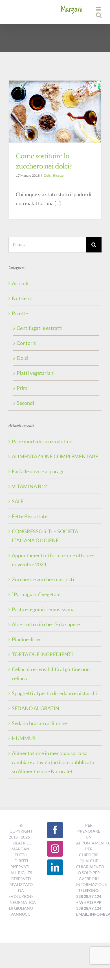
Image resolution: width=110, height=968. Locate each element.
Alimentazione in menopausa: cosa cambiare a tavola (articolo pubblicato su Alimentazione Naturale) (53, 762)
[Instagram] (55, 849)
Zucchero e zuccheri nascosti (43, 579)
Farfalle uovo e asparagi (37, 471)
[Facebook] (55, 830)
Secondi (25, 403)
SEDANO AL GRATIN (35, 708)
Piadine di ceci (27, 639)
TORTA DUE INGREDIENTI (42, 654)
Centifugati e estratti (40, 328)
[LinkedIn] (55, 867)
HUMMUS (24, 738)
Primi (23, 388)
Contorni (27, 343)
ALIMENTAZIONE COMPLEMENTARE (55, 456)
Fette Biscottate (29, 516)
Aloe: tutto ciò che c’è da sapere (46, 624)
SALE (17, 501)
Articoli (20, 283)
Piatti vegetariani (36, 373)
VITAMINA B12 (29, 486)
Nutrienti (22, 298)
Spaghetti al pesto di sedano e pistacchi (54, 693)
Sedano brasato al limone (39, 723)
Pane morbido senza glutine (42, 441)
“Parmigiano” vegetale (36, 594)
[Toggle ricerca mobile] (99, 15)
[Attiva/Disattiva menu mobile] (99, 9)
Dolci (48, 175)
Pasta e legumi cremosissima (43, 609)
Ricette (58, 175)
